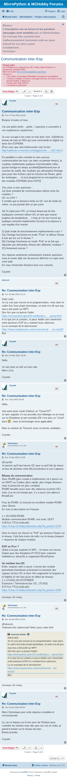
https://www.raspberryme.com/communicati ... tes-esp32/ (32, 329)
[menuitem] (10, 11)
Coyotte (12, 101)
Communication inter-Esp (22, 59)
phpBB (24, 772)
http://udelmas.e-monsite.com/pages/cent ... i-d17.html (31, 150)
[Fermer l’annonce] (63, 24)
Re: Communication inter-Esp (21, 290)
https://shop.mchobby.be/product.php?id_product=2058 (31, 590)
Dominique (12, 443)
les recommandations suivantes (31, 72)
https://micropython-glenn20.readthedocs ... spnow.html (32, 316)
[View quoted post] (28, 634)
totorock (5, 280)
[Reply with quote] (56, 104)
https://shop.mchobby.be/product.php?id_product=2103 (31, 526)
